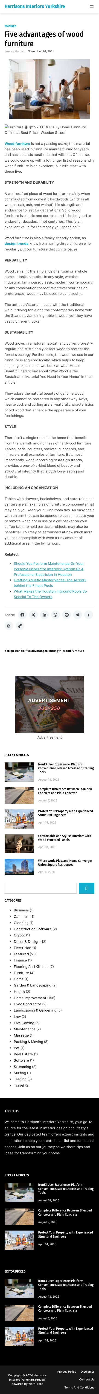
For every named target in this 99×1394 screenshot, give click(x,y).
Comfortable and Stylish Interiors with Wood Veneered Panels (64, 838)
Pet (17, 1048)
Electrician (22, 948)
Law (17, 1017)
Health (19, 991)
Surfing (20, 1073)
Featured (10, 26)
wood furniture (73, 650)
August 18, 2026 (48, 779)
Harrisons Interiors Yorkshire (35, 6)
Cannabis (21, 916)
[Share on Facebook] (22, 614)
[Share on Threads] (9, 625)
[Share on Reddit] (77, 614)
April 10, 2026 (47, 847)
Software (21, 1060)
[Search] (86, 888)
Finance (20, 960)
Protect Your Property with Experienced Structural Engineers (65, 813)
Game (18, 979)
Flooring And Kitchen (31, 966)
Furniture (21, 973)
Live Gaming (24, 1023)
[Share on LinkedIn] (44, 614)
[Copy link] (20, 625)
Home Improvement (30, 998)
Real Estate (23, 1054)
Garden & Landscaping (32, 985)
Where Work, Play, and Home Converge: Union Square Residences (65, 863)
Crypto (19, 935)
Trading (20, 1079)
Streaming (22, 1067)
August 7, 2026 (47, 800)
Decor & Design (26, 941)
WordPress (35, 1384)
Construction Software (33, 929)
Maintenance (24, 1029)
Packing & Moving (28, 1042)
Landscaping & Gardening (35, 1010)
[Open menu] (91, 6)
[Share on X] (33, 614)
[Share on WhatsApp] (55, 614)
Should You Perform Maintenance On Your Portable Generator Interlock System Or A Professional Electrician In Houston (49, 569)
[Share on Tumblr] (88, 614)
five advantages (37, 650)
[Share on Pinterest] (66, 614)
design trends (14, 650)
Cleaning (21, 923)
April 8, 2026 (46, 872)
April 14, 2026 (47, 822)
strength (55, 650)
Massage (21, 1035)
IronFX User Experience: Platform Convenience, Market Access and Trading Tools (66, 768)
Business (21, 910)
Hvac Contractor (27, 1004)
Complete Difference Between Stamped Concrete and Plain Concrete (65, 791)
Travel (19, 1085)
